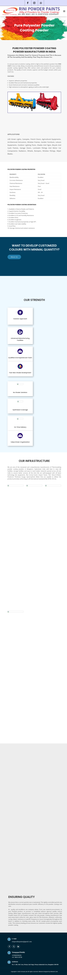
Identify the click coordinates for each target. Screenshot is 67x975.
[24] (15, 612)
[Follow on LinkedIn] (18, 946)
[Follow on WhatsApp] (41, 3)
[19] (34, 486)
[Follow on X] (13, 946)
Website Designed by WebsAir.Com (48, 971)
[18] (15, 486)
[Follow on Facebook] (28, 3)
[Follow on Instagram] (34, 3)
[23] (53, 486)
